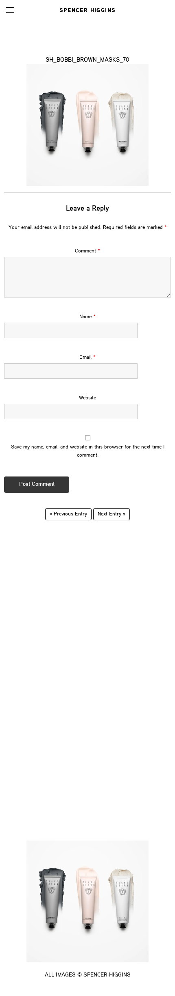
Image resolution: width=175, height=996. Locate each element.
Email (87, 357)
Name (87, 316)
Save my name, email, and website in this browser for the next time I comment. (87, 451)
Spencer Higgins (87, 10)
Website (87, 398)
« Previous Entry (68, 514)
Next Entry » (111, 514)
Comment (87, 251)
